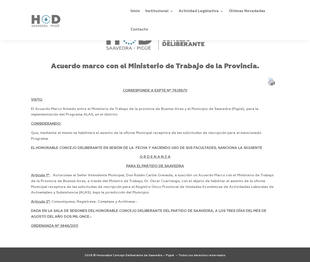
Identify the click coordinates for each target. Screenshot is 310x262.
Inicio (135, 11)
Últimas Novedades (247, 11)
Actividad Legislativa (199, 11)
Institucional (157, 11)
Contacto (139, 29)
